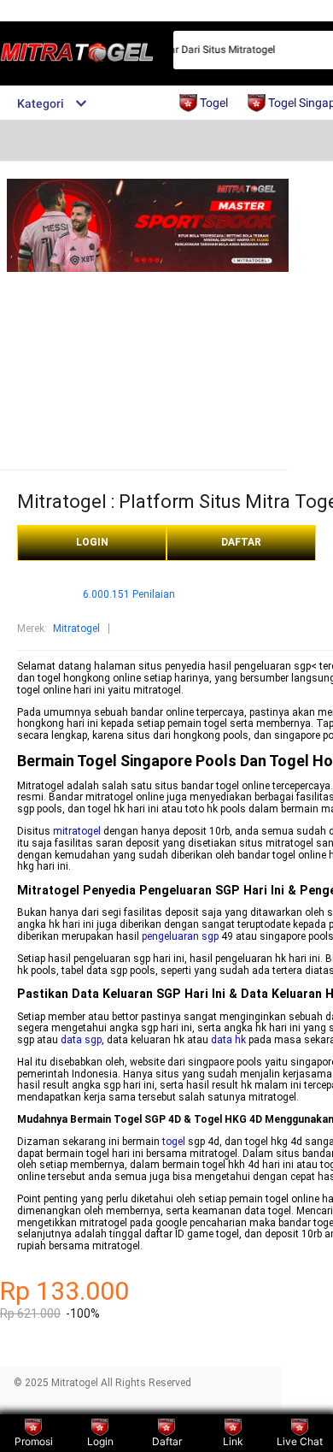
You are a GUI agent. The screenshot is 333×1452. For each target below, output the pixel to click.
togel (173, 1142)
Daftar (167, 1441)
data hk (228, 1040)
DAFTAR (241, 542)
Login (100, 1441)
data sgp (81, 1040)
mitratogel (77, 831)
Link (233, 1441)
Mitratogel (76, 629)
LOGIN (92, 542)
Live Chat (300, 1441)
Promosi (34, 1441)
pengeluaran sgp (180, 936)
